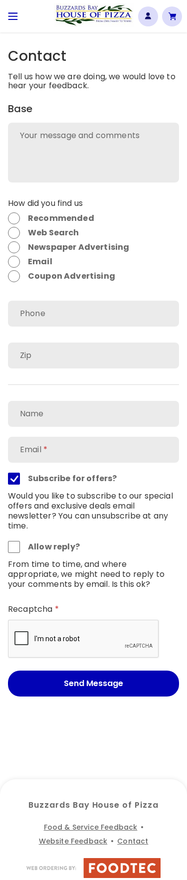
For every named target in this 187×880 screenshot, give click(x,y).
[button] (94, 15)
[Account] (148, 16)
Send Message (93, 683)
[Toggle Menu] (13, 16)
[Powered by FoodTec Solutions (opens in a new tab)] (93, 869)
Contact (132, 841)
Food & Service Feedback (91, 827)
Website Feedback (73, 841)
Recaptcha (30, 609)
